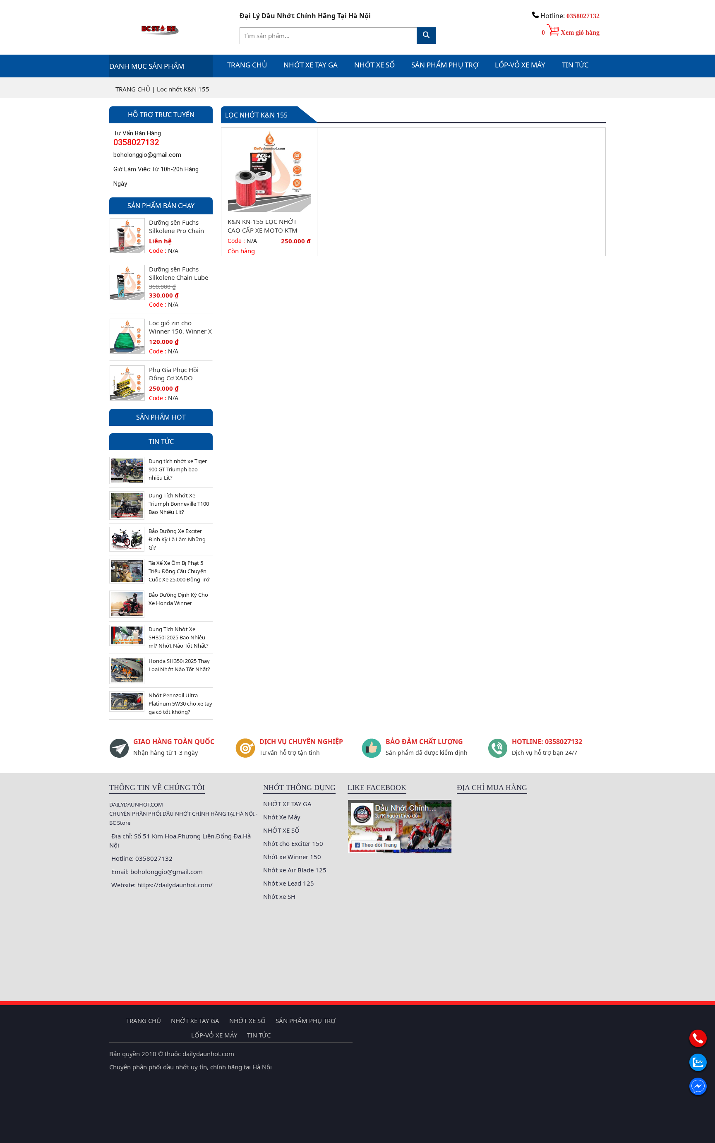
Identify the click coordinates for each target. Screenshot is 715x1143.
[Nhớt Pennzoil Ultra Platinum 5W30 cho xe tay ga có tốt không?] (127, 700)
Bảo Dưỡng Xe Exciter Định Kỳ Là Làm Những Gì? (177, 539)
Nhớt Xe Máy (281, 817)
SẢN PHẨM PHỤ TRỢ (444, 65)
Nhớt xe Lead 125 (288, 883)
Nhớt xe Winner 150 (292, 856)
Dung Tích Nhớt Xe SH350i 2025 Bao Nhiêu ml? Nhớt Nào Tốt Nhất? (179, 637)
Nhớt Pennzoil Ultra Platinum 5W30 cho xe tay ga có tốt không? (180, 704)
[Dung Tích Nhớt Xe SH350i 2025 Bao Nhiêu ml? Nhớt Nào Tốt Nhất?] (127, 635)
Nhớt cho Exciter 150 (293, 843)
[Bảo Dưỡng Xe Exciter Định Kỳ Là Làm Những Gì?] (127, 538)
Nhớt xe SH (279, 896)
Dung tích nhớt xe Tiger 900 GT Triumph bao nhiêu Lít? (178, 469)
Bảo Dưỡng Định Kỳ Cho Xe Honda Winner (178, 599)
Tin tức (575, 65)
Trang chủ (247, 65)
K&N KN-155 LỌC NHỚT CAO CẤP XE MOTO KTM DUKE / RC (263, 226)
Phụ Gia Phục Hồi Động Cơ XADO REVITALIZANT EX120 (179, 373)
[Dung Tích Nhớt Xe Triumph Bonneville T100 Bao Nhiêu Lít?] (127, 505)
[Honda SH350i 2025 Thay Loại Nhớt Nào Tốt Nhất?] (127, 669)
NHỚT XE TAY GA (310, 65)
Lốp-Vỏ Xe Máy (520, 65)
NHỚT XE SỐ (374, 65)
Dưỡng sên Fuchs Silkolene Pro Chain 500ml (176, 226)
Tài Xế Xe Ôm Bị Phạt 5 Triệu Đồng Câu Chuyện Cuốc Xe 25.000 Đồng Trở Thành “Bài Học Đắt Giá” (179, 571)
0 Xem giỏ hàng (571, 32)
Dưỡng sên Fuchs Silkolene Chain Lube (178, 273)
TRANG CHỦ (132, 89)
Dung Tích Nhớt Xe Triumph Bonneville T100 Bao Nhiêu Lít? (179, 504)
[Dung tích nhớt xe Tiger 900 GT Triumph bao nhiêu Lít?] (127, 470)
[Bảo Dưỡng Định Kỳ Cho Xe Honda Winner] (127, 603)
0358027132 (583, 15)
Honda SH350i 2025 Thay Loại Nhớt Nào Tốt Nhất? (179, 665)
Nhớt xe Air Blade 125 (294, 870)
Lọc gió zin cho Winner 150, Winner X (180, 327)
